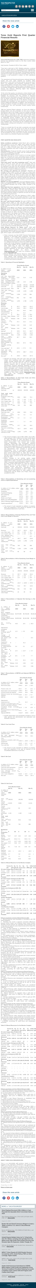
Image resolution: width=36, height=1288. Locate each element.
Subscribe (22, 1284)
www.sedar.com (12, 252)
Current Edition (16, 1284)
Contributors (9, 1284)
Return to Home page (6, 1187)
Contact (26, 1284)
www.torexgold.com (10, 251)
